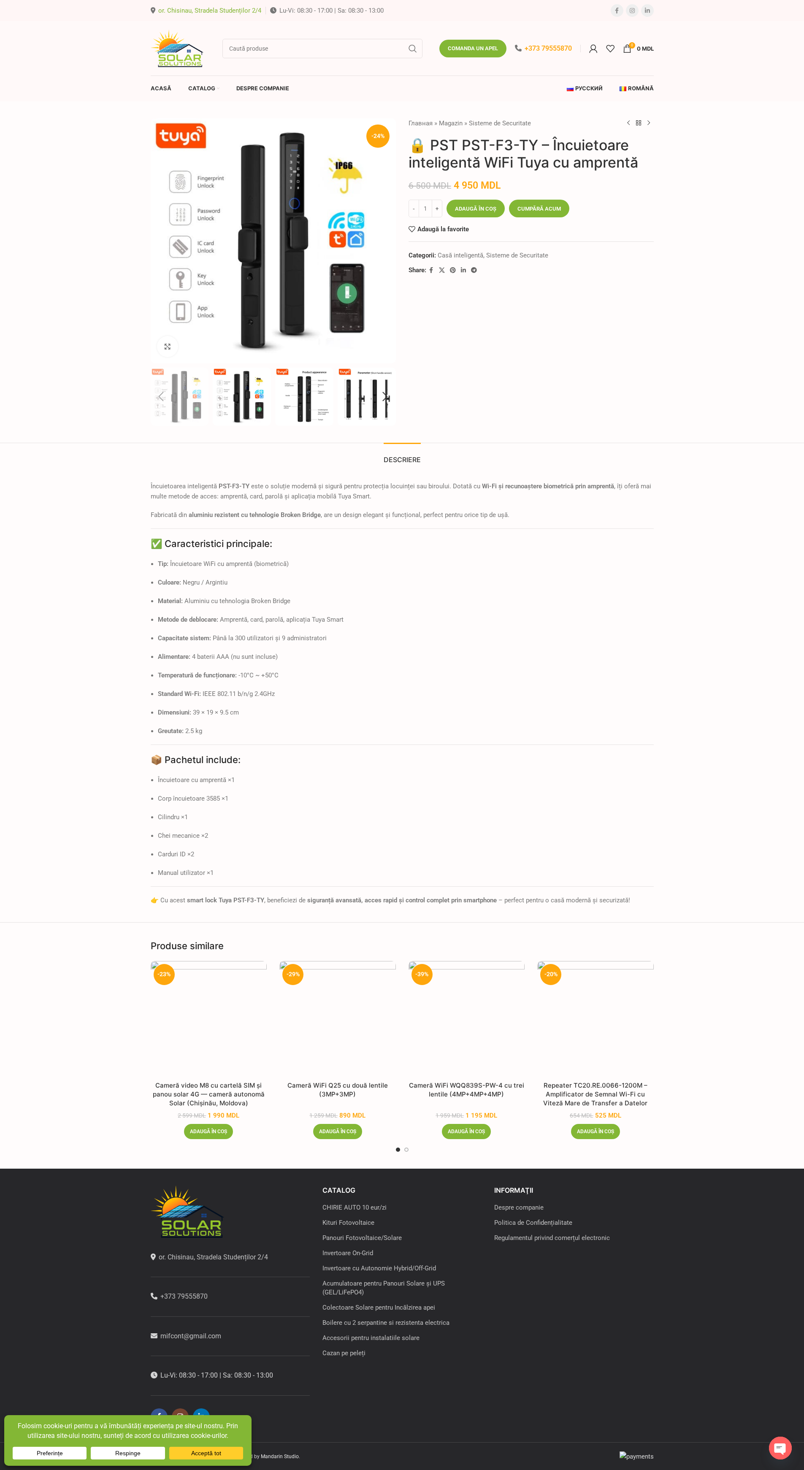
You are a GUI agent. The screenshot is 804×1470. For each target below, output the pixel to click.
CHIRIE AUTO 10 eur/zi (354, 1207)
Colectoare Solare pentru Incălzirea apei (378, 1307)
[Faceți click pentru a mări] (167, 346)
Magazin (451, 123)
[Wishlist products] (610, 48)
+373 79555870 (548, 48)
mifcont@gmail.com (190, 1336)
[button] (161, 396)
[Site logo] (178, 47)
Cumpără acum (539, 209)
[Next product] (649, 123)
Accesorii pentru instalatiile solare (371, 1338)
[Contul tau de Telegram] (473, 270)
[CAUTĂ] (412, 48)
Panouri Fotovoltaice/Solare (362, 1238)
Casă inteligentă (460, 255)
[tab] (402, 455)
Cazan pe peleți (343, 1353)
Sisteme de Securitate (500, 123)
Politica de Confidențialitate (533, 1222)
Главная (421, 123)
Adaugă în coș (475, 209)
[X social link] (441, 270)
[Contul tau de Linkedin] (647, 10)
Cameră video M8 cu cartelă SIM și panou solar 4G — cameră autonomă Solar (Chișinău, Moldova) (209, 1094)
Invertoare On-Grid (347, 1253)
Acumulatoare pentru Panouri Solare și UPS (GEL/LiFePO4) (383, 1288)
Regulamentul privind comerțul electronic (552, 1238)
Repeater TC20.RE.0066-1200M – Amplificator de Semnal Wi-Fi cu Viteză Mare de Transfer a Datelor (595, 1094)
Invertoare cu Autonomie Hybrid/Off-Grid (379, 1268)
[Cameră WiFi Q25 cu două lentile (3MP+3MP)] (337, 1019)
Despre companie (519, 1207)
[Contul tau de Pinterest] (452, 270)
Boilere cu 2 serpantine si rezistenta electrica (385, 1323)
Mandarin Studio (280, 1456)
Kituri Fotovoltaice (348, 1222)
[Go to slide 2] (406, 1150)
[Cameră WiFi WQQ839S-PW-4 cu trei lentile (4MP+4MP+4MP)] (467, 1019)
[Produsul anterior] (628, 123)
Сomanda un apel (473, 48)
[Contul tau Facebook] (617, 10)
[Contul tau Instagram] (632, 10)
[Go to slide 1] (398, 1150)
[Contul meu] (593, 48)
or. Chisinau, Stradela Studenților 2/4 (209, 10)
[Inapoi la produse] (638, 123)
